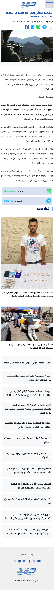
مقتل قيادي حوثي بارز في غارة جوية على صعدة (27, 363)
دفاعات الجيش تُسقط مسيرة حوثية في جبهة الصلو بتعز (28, 455)
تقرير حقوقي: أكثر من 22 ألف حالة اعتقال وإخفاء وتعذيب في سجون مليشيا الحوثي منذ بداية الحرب (28, 409)
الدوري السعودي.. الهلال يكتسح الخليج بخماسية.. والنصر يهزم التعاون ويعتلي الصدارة (27, 516)
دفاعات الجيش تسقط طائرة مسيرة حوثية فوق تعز (27, 501)
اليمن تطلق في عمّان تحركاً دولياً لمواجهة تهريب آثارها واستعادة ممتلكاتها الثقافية (29, 531)
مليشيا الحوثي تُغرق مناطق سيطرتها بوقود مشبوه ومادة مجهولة (30, 346)
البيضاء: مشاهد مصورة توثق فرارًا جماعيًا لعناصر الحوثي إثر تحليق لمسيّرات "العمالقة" (28, 393)
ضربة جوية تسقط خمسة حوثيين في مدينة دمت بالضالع (27, 440)
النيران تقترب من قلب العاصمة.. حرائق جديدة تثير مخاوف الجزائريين (29, 378)
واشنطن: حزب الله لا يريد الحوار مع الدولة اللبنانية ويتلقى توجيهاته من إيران (31, 486)
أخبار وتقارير (37, 21)
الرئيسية (49, 21)
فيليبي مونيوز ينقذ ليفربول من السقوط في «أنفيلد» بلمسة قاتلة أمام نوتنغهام (29, 471)
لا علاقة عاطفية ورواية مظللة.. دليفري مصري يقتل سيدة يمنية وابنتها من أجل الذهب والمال (27, 294)
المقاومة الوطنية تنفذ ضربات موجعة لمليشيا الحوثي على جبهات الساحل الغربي (28, 425)
